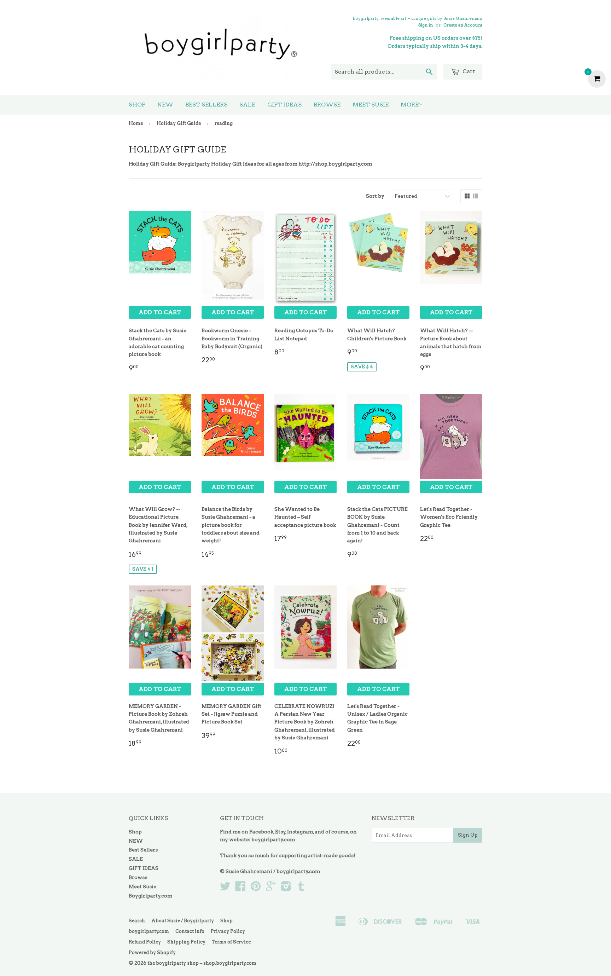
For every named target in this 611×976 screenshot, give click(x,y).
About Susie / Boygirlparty (182, 920)
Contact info (189, 931)
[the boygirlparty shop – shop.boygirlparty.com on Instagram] (286, 888)
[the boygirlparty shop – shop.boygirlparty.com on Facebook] (240, 888)
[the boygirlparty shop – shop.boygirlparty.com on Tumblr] (301, 888)
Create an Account (462, 25)
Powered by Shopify (152, 952)
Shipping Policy (186, 942)
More (410, 104)
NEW (165, 104)
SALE (247, 104)
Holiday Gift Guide (179, 123)
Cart (468, 71)
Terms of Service (231, 942)
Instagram (300, 831)
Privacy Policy (228, 931)
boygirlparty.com (273, 839)
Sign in (425, 25)
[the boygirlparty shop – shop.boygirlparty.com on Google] (271, 888)
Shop (137, 104)
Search (137, 920)
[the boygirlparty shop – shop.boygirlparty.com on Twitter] (225, 888)
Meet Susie (371, 104)
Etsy (280, 831)
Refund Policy (145, 942)
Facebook (261, 831)
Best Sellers (206, 104)
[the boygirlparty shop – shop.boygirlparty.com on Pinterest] (255, 888)
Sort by (375, 196)
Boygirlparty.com (150, 896)
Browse (327, 104)
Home (136, 123)
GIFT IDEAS (284, 104)
